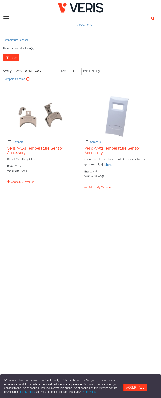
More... (108, 164)
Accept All (135, 387)
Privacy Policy (27, 391)
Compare (18, 142)
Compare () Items (14, 79)
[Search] (153, 19)
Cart (84, 24)
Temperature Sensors (15, 39)
